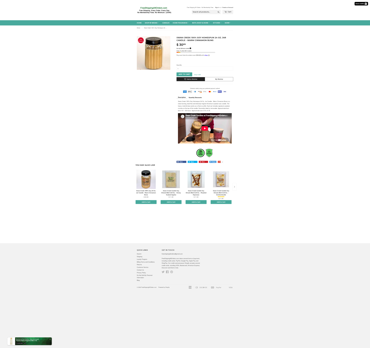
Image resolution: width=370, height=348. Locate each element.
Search (139, 254)
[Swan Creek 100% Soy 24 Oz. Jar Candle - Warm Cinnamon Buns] (146, 179)
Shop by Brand (151, 23)
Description (182, 97)
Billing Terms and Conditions (146, 262)
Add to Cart (146, 202)
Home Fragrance (180, 23)
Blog (138, 280)
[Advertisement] (185, 223)
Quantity (179, 65)
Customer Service (142, 267)
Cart (229, 12)
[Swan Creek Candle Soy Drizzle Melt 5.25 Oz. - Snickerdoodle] (221, 179)
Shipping (139, 256)
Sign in (217, 7)
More (227, 23)
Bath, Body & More (200, 23)
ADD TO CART (184, 74)
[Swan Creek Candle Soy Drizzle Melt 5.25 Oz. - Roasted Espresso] (196, 179)
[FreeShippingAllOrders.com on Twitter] (163, 272)
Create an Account (227, 7)
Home (139, 23)
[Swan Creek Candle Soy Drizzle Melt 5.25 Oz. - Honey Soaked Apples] (171, 179)
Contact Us (140, 270)
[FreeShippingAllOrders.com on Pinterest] (171, 272)
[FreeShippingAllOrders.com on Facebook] (167, 272)
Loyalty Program (142, 259)
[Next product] (234, 187)
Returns (139, 264)
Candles (165, 23)
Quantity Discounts (195, 97)
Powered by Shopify (164, 287)
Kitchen (216, 23)
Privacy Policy (141, 273)
